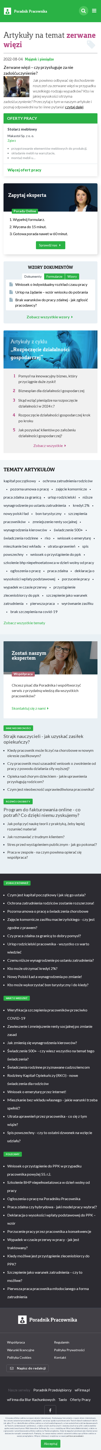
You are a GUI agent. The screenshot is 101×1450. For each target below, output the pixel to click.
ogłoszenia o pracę (25, 570)
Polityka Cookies (19, 1357)
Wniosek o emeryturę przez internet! (36, 1091)
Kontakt (60, 1357)
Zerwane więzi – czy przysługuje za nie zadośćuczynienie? (38, 70)
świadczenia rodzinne (21, 538)
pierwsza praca (42, 603)
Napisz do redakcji (31, 1368)
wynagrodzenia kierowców (25, 530)
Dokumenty (33, 276)
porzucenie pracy (76, 579)
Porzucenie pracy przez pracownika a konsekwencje (49, 1231)
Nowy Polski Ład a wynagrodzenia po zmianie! (44, 976)
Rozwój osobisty (18, 801)
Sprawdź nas (48, 245)
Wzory (72, 276)
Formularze (54, 276)
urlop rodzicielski (62, 497)
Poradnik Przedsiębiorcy (52, 1390)
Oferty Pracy (80, 1399)
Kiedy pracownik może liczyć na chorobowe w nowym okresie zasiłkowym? (50, 753)
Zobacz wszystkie (48, 445)
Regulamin (61, 1342)
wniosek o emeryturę (74, 538)
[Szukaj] (83, 10)
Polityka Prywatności (69, 1350)
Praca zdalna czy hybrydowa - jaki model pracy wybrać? (52, 1207)
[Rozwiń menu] (94, 11)
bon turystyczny (48, 513)
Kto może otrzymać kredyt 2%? (32, 968)
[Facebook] (50, 1410)
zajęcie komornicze (71, 489)
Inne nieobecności (18, 728)
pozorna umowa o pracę (29, 489)
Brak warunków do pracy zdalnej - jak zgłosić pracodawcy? (51, 302)
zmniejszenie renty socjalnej (54, 521)
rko (47, 538)
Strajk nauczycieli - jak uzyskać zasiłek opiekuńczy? (43, 738)
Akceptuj (50, 1444)
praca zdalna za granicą (22, 497)
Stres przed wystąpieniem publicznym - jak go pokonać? (52, 844)
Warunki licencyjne (20, 1350)
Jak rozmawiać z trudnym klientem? (36, 836)
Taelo (62, 1399)
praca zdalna (57, 570)
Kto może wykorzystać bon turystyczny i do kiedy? (48, 984)
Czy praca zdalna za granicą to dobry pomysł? (44, 935)
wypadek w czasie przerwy (25, 587)
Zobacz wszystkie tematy (24, 622)
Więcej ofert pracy (24, 170)
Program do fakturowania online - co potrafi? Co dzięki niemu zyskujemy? (42, 812)
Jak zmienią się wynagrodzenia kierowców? (42, 1042)
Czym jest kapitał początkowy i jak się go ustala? (46, 895)
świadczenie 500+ (68, 530)
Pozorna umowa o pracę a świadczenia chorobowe (47, 911)
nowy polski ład (16, 513)
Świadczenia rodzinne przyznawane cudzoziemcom (48, 1067)
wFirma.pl (82, 1390)
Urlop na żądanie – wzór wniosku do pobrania (51, 292)
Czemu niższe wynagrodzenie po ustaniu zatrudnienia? (50, 960)
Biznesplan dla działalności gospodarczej (51, 390)
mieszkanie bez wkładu (22, 546)
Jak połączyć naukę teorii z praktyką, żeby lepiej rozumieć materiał (46, 826)
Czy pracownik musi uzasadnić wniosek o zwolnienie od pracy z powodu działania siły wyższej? (51, 766)
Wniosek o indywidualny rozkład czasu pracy (51, 284)
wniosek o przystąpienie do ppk (55, 554)
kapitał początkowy (20, 481)
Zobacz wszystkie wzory (48, 317)
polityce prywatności (75, 1436)
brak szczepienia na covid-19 (33, 611)
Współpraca (16, 1342)
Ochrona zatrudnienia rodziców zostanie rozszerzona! (50, 903)
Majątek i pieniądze (39, 59)
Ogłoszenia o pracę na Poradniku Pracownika (43, 1198)
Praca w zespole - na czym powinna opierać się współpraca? (44, 855)
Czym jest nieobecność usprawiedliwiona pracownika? (50, 789)
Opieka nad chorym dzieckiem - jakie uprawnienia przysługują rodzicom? (47, 779)
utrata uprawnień (61, 546)
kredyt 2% (81, 505)
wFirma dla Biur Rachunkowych (31, 1399)
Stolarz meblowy (22, 129)
